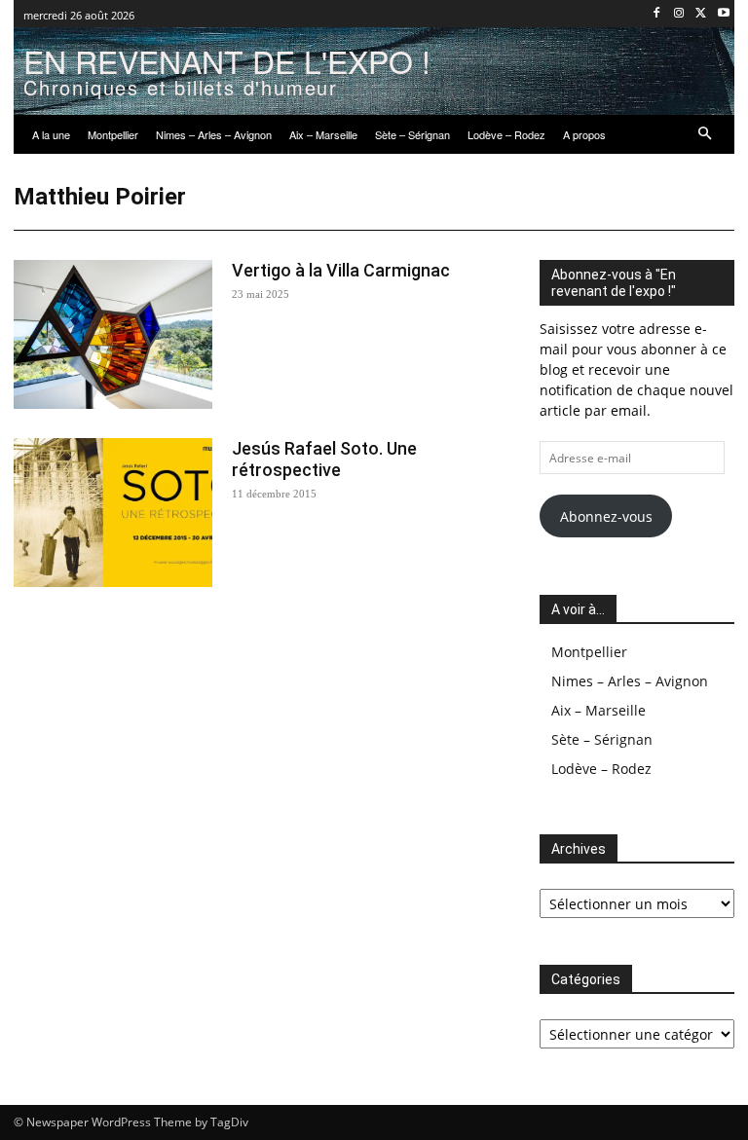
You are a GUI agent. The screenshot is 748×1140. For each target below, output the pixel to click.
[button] (706, 135)
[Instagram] (679, 14)
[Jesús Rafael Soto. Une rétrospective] (113, 512)
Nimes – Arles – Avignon (629, 681)
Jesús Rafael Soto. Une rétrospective (324, 459)
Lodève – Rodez (601, 768)
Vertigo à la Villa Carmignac (341, 270)
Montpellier (589, 652)
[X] (701, 14)
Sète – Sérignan (602, 739)
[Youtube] (723, 14)
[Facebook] (657, 14)
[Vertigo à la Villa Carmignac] (113, 334)
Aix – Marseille (598, 710)
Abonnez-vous (606, 516)
